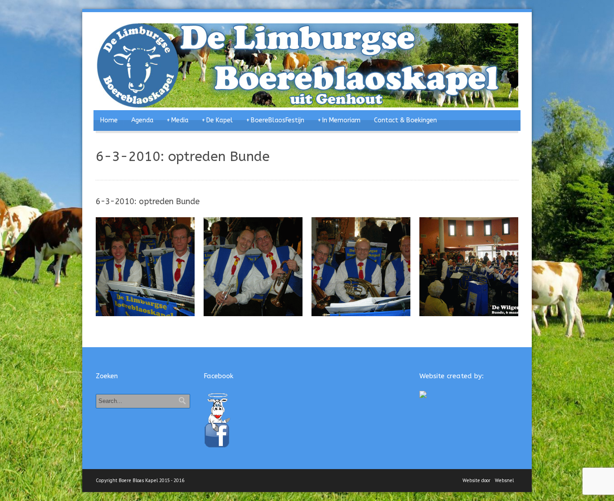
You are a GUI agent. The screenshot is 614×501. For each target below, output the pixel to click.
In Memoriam (339, 120)
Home (109, 120)
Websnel (504, 480)
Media (177, 120)
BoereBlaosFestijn (275, 120)
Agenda (142, 120)
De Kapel (217, 120)
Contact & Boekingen (405, 120)
